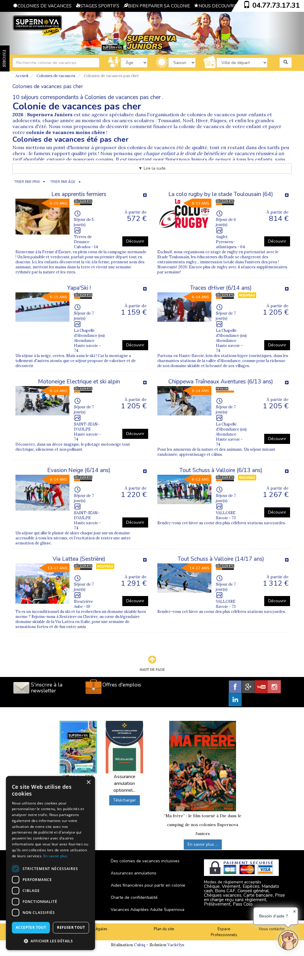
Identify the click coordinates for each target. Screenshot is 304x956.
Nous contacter (272, 929)
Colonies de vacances (56, 75)
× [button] (88, 782)
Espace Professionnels (224, 932)
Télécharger (124, 800)
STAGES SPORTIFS (99, 6)
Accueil (21, 75)
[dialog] (50, 863)
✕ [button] (294, 911)
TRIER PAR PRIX (27, 182)
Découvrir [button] (135, 241)
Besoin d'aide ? (273, 916)
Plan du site (164, 929)
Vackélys (175, 944)
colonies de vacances (211, 114)
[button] (50, 940)
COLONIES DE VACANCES (45, 6)
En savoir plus (55, 855)
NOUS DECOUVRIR (218, 6)
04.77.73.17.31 (276, 5)
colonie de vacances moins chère (65, 132)
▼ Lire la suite (152, 168)
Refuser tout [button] (71, 927)
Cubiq (139, 944)
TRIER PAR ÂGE (62, 182)
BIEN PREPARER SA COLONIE (159, 6)
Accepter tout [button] (31, 927)
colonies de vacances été (155, 147)
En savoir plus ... (203, 844)
